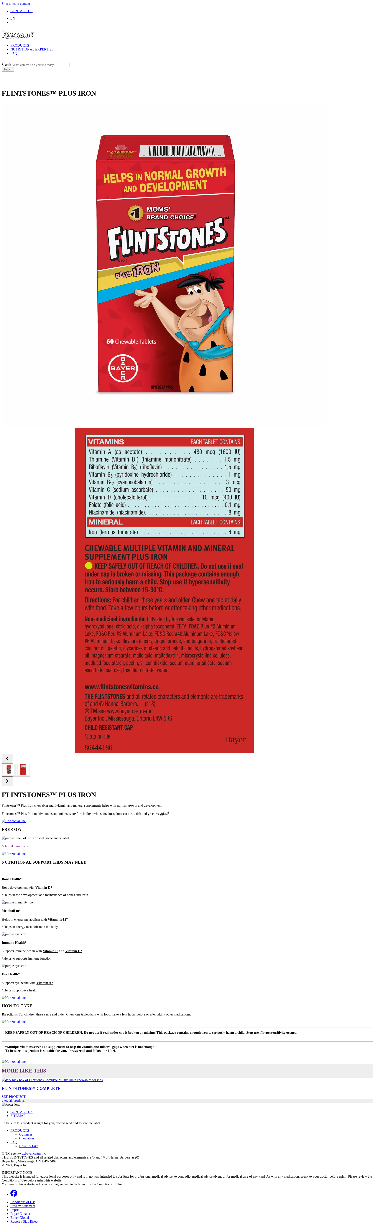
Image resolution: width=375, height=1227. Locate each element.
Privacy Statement (22, 1206)
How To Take (28, 1146)
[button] (43, 887)
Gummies (25, 1134)
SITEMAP (17, 1116)
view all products (13, 1100)
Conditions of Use (22, 1202)
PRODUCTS (19, 45)
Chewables (26, 1138)
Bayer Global (19, 1217)
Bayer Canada (20, 1214)
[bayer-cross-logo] (8, 83)
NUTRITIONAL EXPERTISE (32, 49)
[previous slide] (7, 759)
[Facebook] (13, 1194)
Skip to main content (16, 3)
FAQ (13, 53)
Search (6, 65)
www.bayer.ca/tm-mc (31, 1153)
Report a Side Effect (24, 1221)
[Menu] (3, 30)
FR (12, 22)
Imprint (15, 1210)
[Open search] (3, 61)
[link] (187, 1088)
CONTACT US (21, 11)
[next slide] (7, 781)
